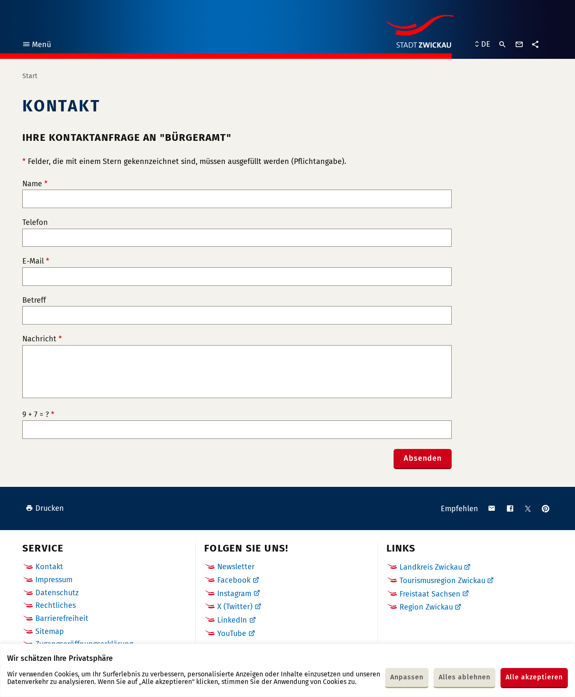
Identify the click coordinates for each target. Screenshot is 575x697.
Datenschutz (57, 592)
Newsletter (236, 566)
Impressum (53, 579)
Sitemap (49, 631)
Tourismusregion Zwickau (442, 580)
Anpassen (406, 677)
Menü (36, 45)
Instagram (234, 593)
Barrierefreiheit (61, 618)
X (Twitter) (235, 606)
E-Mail (35, 261)
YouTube (231, 633)
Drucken (49, 508)
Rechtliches (55, 605)
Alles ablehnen (464, 677)
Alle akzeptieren (534, 677)
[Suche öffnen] (502, 44)
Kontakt (49, 566)
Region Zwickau (426, 607)
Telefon (35, 222)
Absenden (423, 458)
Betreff (34, 300)
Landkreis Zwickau (430, 567)
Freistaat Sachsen (430, 594)
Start (29, 76)
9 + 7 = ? (38, 414)
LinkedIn (232, 620)
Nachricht (42, 339)
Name (35, 184)
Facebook (233, 580)
